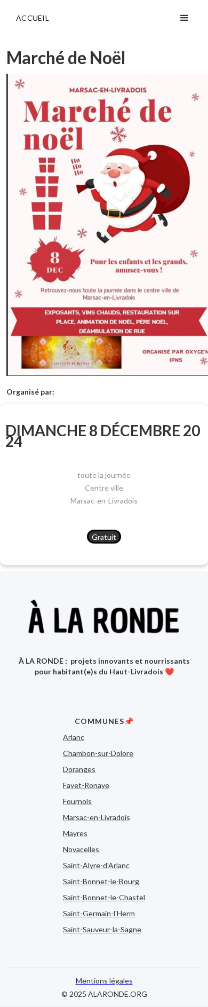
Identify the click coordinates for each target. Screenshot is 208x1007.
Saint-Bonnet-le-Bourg (101, 881)
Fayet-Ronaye (86, 785)
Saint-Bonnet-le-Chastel (104, 897)
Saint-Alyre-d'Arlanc (96, 865)
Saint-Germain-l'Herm (99, 913)
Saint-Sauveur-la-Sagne (102, 929)
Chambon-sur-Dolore (98, 753)
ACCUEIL (32, 17)
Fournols (77, 801)
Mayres (75, 833)
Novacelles (81, 849)
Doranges (79, 769)
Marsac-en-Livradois (104, 500)
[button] (184, 18)
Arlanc (73, 737)
